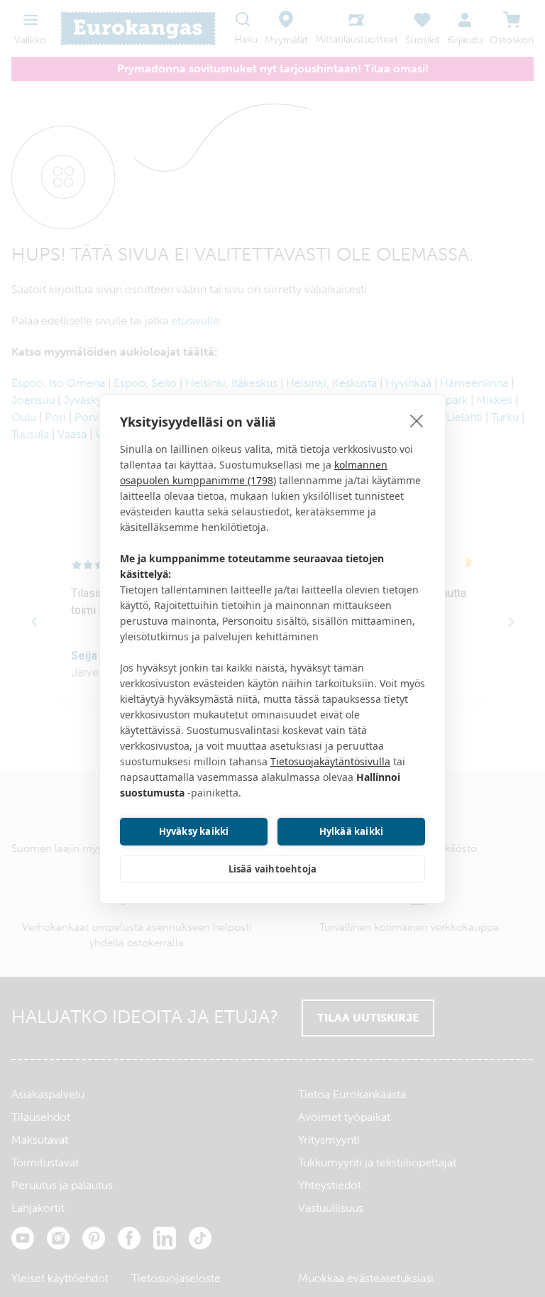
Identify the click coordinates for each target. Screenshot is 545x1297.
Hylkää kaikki (351, 831)
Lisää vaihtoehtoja (273, 869)
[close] (417, 420)
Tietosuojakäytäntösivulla (330, 761)
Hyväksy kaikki (194, 831)
